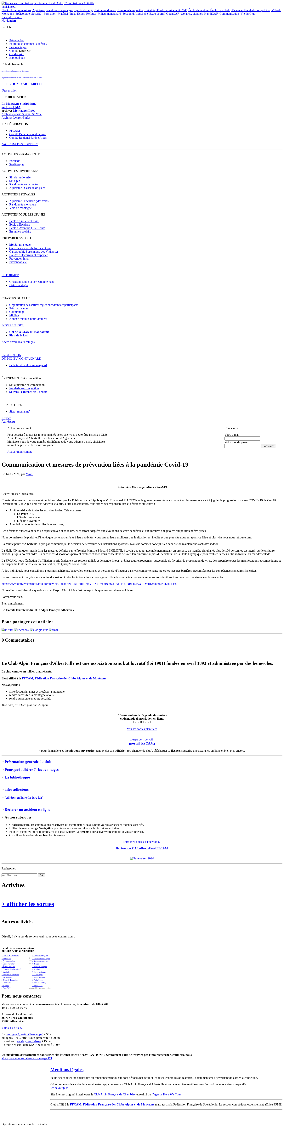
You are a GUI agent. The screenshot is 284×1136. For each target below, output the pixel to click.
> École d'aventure (8, 964)
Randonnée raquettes (130, 10)
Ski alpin (150, 10)
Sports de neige (83, 10)
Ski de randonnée (105, 10)
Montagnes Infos (24, 110)
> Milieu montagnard (40, 956)
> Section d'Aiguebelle (10, 956)
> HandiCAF (6, 983)
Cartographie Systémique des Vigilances (33, 251)
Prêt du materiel (18, 308)
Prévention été (18, 262)
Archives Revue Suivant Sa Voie (22, 114)
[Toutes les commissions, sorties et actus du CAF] (32, 3)
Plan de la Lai (18, 335)
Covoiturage (16, 311)
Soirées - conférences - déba (27, 391)
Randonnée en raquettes (23, 184)
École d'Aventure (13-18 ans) (27, 228)
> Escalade (5, 972)
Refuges (90, 13)
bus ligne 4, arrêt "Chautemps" (24, 1034)
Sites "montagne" (20, 411)
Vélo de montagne (20, 208)
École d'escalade (219, 10)
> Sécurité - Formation (10, 980)
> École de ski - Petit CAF (11, 969)
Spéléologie (22, 13)
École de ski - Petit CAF (171, 10)
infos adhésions (16, 789)
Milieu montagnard (109, 13)
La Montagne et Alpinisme (19, 103)
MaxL (29, 474)
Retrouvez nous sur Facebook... (142, 841)
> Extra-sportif (7, 977)
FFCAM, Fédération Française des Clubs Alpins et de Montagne (64, 678)
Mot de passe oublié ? (234, 449)
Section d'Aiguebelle (135, 13)
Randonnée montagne (59, 10)
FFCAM (14, 130)
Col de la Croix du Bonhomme (29, 332)
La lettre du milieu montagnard (28, 365)
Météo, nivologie (20, 244)
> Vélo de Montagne (39, 983)
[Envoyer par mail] (54, 630)
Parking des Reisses (29, 1041)
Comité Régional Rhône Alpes (28, 137)
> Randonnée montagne (41, 958)
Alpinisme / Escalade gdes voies (28, 201)
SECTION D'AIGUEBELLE (22, 84)
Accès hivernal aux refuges (18, 342)
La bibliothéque (17, 777)
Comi (12, 50)
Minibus (14, 315)
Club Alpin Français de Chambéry (115, 1094)
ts (46, 391)
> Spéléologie (37, 975)
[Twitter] (7, 630)
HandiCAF (210, 13)
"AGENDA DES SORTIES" (20, 144)
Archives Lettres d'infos (16, 117)
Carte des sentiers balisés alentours (30, 248)
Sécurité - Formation (43, 13)
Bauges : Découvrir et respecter (28, 255)
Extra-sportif (157, 13)
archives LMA (11, 107)
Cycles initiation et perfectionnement (31, 281)
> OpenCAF (6, 988)
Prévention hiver (19, 258)
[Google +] (39, 630)
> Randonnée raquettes (40, 961)
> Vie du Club (37, 986)
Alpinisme (38, 10)
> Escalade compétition (10, 975)
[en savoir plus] (59, 1087)
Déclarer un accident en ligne (27, 809)
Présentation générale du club (28, 762)
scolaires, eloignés (191, 13)
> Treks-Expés (37, 980)
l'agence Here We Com (166, 1094)
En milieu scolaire (20, 231)
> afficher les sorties (28, 903)
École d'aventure (198, 10)
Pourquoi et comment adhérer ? (28, 43)
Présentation (16, 40)
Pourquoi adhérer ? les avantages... (33, 770)
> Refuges (36, 964)
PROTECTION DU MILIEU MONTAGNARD (21, 356)
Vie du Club (247, 13)
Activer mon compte (19, 451)
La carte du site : (12, 18)
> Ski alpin (36, 969)
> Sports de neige (38, 977)
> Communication (8, 961)
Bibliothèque (17, 57)
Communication (229, 13)
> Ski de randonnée (39, 972)
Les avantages (17, 47)
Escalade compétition (256, 10)
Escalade (237, 10)
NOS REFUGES (13, 325)
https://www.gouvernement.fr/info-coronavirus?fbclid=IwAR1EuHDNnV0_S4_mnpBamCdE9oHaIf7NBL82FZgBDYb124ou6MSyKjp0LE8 (89, 583)
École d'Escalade (19, 224)
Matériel (62, 13)
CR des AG (16, 54)
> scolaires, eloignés (39, 967)
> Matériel (5, 986)
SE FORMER (10, 275)
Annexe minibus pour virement (28, 318)
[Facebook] (21, 630)
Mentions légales (66, 1069)
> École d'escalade (8, 967)
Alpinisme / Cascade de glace (27, 187)
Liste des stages (18, 285)
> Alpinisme (6, 958)
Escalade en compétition (24, 388)
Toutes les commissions (16, 10)
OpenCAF (172, 13)
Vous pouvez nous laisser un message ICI (27, 1058)
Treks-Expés (77, 13)
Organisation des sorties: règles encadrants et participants (43, 304)
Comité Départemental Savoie (27, 134)
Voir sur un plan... (12, 1027)
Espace (8, 419)
